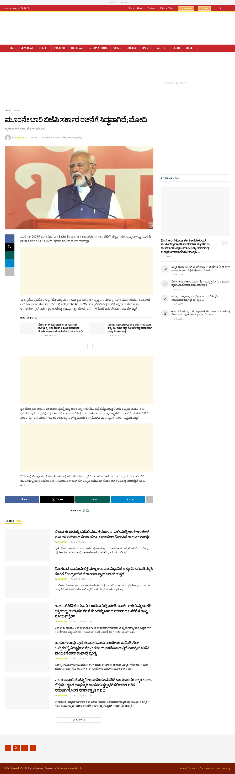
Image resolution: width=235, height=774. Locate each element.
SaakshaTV (17, 768)
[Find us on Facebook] (216, 8)
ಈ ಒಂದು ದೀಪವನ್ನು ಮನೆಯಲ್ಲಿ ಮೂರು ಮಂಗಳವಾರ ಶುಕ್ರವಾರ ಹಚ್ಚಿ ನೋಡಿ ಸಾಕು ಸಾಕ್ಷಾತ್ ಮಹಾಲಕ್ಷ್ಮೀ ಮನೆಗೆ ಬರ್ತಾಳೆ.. (200, 313)
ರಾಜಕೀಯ (71, 137)
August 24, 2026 (48, 335)
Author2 (19, 137)
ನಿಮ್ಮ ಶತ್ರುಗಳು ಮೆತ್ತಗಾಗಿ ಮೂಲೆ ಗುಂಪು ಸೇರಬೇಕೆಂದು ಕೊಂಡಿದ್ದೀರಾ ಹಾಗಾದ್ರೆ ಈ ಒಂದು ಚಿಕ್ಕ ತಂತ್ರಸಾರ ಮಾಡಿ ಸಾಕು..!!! (200, 268)
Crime (117, 48)
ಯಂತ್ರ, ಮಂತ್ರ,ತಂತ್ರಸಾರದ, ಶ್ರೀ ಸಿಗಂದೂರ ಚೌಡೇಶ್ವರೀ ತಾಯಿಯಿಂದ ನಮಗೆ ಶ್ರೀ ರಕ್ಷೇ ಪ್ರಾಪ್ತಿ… (194, 298)
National (77, 48)
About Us (141, 8)
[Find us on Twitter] (220, 8)
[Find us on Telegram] (229, 8)
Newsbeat (26, 48)
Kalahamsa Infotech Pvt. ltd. (69, 768)
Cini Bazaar (186, 8)
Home (132, 8)
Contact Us (153, 8)
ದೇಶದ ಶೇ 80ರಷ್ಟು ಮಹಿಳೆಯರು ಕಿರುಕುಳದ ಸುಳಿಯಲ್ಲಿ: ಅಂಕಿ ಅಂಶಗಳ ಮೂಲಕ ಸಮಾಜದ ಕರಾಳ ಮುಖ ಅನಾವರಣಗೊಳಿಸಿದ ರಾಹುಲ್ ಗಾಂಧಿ (60, 328)
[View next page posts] (90, 346)
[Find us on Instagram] (225, 8)
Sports (204, 8)
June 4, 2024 (35, 137)
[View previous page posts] (83, 346)
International (98, 48)
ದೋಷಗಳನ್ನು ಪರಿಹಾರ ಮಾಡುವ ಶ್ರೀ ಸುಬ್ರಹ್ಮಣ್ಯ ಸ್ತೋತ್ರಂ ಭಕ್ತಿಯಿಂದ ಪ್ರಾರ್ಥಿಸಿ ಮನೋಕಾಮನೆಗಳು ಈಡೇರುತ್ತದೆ (200, 283)
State (42, 48)
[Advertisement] (117, 81)
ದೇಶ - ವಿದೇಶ (60, 137)
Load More (79, 720)
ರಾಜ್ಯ (79, 137)
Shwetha (62, 542)
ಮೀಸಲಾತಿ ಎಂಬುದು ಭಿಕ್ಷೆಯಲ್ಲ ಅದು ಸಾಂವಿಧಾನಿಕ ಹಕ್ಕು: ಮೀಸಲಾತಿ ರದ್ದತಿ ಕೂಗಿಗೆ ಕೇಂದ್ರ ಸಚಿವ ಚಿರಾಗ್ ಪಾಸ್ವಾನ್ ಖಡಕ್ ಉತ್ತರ (130, 328)
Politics (60, 48)
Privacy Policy (166, 8)
